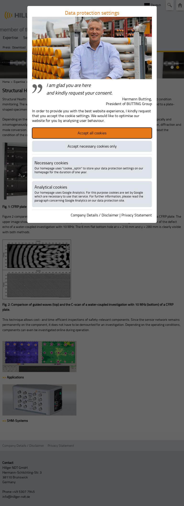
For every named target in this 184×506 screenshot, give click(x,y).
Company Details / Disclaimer (95, 215)
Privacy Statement (136, 215)
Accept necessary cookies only (92, 146)
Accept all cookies (92, 133)
